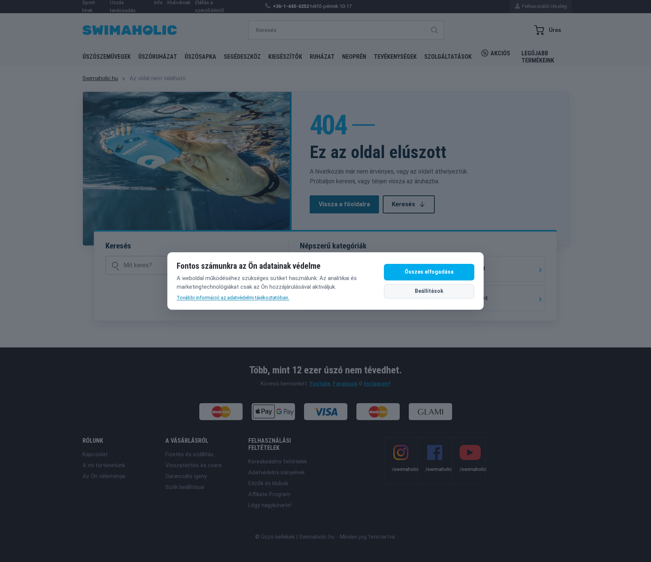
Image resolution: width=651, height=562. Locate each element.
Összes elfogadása (429, 272)
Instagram (376, 383)
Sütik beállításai (184, 487)
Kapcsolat (95, 454)
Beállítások (429, 291)
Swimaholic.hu (100, 78)
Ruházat (322, 56)
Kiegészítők (285, 56)
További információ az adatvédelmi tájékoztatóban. (233, 297)
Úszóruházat (157, 56)
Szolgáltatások (448, 56)
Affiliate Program (269, 494)
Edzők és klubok (268, 483)
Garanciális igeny (186, 476)
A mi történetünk (104, 465)
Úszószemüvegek (107, 56)
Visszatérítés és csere (193, 465)
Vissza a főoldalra (344, 204)
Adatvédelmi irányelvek (276, 472)
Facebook (345, 383)
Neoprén (354, 56)
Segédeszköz (242, 56)
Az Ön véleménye (104, 476)
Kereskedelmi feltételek (277, 461)
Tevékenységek (395, 56)
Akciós (500, 53)
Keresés (403, 204)
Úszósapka (200, 56)
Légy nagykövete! (270, 505)
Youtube (319, 383)
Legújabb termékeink (537, 57)
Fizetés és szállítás (189, 454)
